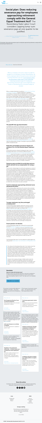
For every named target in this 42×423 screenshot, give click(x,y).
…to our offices (21, 414)
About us (30, 398)
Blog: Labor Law (9, 64)
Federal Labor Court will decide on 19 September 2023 (23, 240)
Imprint (30, 401)
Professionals (11, 398)
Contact (30, 400)
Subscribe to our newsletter (13, 280)
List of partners (30, 399)
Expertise (11, 399)
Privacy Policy (30, 402)
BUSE (5, 421)
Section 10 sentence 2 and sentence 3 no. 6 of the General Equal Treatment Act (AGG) (20, 153)
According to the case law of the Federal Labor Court (17, 98)
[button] (17, 388)
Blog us (11, 400)
